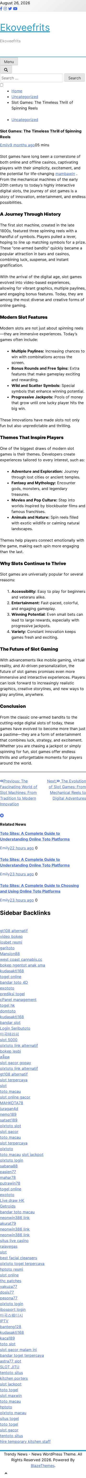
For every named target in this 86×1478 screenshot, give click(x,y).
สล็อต (5, 1057)
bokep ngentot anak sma (22, 965)
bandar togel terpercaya (22, 1355)
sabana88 (9, 1166)
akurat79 (8, 1223)
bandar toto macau (17, 1211)
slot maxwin (11, 1395)
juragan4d (9, 1108)
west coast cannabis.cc (21, 959)
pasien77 (8, 1171)
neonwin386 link (15, 1217)
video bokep (11, 936)
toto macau (10, 1091)
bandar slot (10, 1022)
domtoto (8, 1011)
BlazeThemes (42, 1465)
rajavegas (8, 1246)
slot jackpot (32, 1154)
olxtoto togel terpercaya (22, 1263)
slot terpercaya (13, 1079)
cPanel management (18, 999)
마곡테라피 (9, 1034)
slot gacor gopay (15, 1062)
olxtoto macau (13, 1412)
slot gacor (9, 1131)
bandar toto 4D (14, 982)
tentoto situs (11, 1372)
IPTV (4, 1321)
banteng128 (10, 1326)
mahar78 (8, 1177)
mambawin (65, 173)
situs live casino (14, 1240)
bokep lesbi (10, 1051)
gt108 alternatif (14, 930)
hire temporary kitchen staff (25, 1441)
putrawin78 (10, 1183)
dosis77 (7, 1292)
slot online (9, 1275)
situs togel (9, 1418)
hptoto (6, 1407)
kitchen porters (14, 1378)
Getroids (8, 1206)
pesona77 (8, 1298)
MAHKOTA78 (11, 1102)
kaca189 (7, 1338)
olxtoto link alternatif (19, 1045)
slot (3, 1085)
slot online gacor (15, 1097)
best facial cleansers (18, 1257)
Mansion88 (10, 953)
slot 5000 (8, 1039)
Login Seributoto (15, 1028)
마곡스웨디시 (11, 1315)
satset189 (8, 1120)
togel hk (7, 1005)
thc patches (10, 1280)
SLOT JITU (9, 1366)
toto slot (8, 1343)
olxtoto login (11, 1160)
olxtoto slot (10, 1125)
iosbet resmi (11, 942)
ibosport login (13, 1309)
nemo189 (8, 1114)
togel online (10, 976)
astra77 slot (10, 1361)
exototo (7, 988)
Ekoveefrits (25, 27)
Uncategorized (24, 119)
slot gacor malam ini (18, 1349)
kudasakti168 (12, 970)
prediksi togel (12, 993)
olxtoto (6, 1148)
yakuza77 (8, 1286)
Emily (5, 145)
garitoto (7, 947)
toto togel (9, 1389)
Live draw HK (12, 1200)
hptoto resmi (11, 1269)
